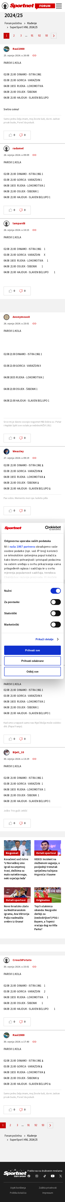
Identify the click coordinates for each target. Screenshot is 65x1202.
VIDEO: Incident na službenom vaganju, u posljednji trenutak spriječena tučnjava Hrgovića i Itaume (47, 867)
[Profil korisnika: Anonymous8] (6, 318)
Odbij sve (32, 671)
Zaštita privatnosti (48, 1187)
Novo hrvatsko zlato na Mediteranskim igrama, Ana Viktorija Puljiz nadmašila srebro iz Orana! (16, 914)
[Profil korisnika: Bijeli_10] (6, 753)
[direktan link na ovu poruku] (34, 55)
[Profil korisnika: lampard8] (6, 224)
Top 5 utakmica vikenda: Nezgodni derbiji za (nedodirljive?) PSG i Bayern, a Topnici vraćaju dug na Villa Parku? (46, 917)
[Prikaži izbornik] (59, 6)
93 (46, 36)
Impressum (47, 1193)
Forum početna (13, 23)
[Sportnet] (32, 6)
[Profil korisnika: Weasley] (6, 452)
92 (39, 36)
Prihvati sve (32, 650)
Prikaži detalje (45, 639)
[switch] (56, 602)
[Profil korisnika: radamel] (6, 149)
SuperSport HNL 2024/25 (24, 27)
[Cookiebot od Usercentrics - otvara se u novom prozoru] (46, 528)
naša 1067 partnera (22, 546)
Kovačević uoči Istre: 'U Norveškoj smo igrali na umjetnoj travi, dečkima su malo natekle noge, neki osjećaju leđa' (16, 868)
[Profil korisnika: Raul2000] (6, 50)
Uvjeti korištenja (18, 1187)
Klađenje (32, 23)
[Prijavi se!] (5, 6)
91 (32, 36)
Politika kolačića (18, 1193)
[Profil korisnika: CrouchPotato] (6, 961)
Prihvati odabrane (32, 660)
